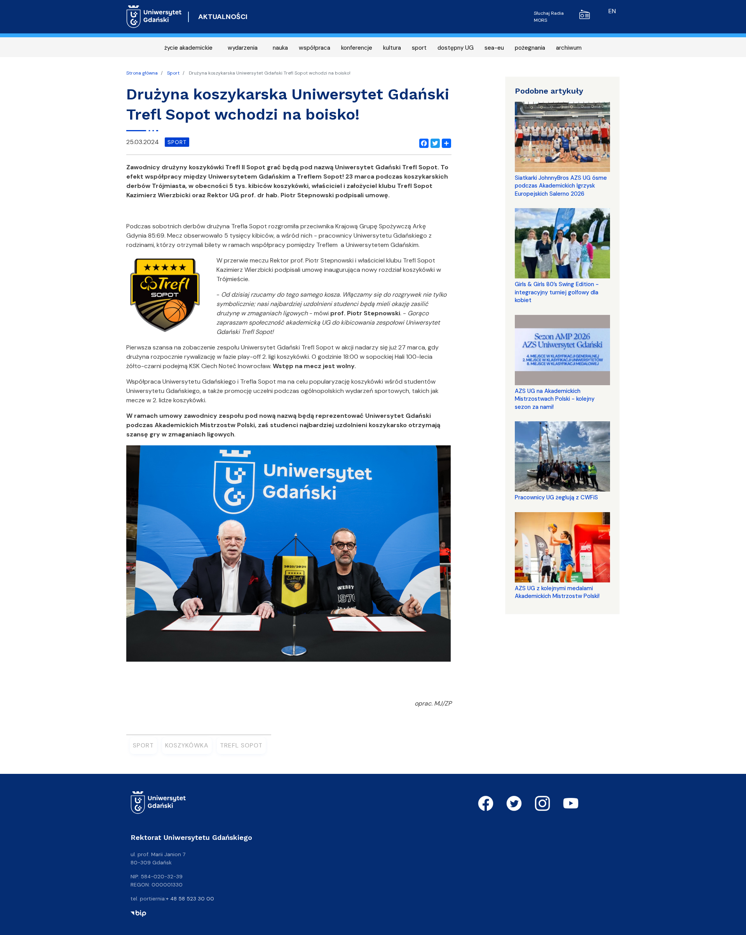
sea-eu (494, 48)
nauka (280, 48)
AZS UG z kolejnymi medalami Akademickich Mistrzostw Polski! (557, 592)
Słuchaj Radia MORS (549, 16)
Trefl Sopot (241, 745)
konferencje (356, 48)
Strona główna (142, 73)
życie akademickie (188, 48)
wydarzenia (243, 48)
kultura (392, 48)
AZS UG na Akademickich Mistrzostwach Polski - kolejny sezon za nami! (554, 399)
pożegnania (530, 48)
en (612, 11)
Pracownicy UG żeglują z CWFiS (556, 497)
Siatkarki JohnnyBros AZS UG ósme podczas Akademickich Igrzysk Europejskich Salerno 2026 (561, 186)
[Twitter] (433, 142)
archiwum (569, 48)
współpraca (314, 48)
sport (419, 48)
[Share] (445, 142)
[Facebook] (422, 142)
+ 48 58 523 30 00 (190, 898)
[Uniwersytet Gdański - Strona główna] (154, 16)
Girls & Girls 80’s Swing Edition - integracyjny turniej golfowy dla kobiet (557, 292)
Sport (173, 73)
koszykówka (187, 745)
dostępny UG (455, 48)
